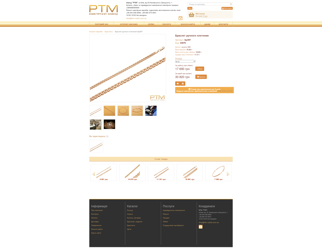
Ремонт (166, 214)
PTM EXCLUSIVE (225, 91)
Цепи (129, 229)
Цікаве (207, 24)
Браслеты (131, 225)
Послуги (166, 24)
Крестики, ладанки (134, 221)
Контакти (223, 24)
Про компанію (97, 210)
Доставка (95, 221)
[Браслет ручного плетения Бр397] (96, 146)
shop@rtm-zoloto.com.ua (136, 18)
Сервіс (151, 24)
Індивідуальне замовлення (174, 210)
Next (228, 173)
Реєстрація (228, 8)
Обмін (200, 68)
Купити (202, 76)
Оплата (94, 217)
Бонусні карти (97, 229)
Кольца (130, 210)
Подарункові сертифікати (173, 225)
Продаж (166, 217)
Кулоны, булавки (134, 217)
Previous (94, 173)
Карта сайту (96, 233)
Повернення (96, 225)
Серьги (130, 214)
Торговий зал (101, 24)
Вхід (190, 8)
